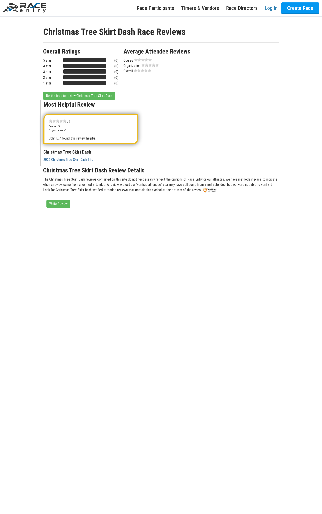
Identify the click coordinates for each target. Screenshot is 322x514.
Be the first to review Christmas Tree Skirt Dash (79, 96)
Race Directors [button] (242, 8)
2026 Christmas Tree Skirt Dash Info (68, 160)
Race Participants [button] (155, 8)
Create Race (300, 8)
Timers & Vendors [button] (200, 8)
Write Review (58, 204)
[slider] (143, 60)
